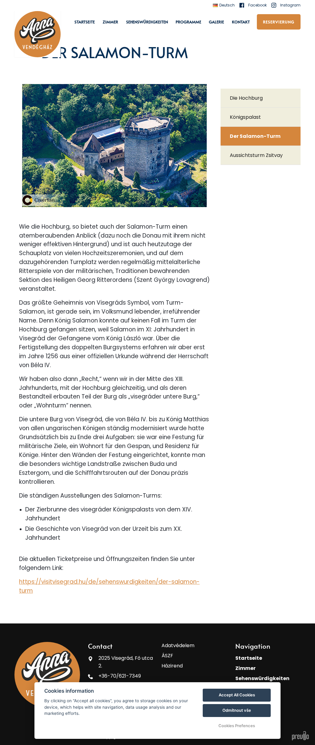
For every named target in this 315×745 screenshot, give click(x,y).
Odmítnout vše (236, 710)
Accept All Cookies (237, 694)
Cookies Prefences (236, 725)
